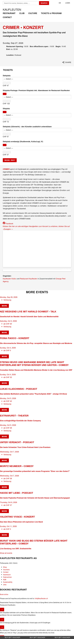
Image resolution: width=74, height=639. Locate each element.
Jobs (4, 584)
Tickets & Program (51, 13)
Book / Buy (10, 160)
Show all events (6, 553)
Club (21, 13)
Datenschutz (7, 577)
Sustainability (7, 582)
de (60, 3)
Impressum (7, 574)
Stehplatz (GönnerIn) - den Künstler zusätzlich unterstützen (27, 126)
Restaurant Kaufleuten (28, 278)
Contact (7, 17)
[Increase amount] (9, 83)
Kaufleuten (12, 9)
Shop (5, 567)
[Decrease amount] (4, 83)
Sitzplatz (6, 108)
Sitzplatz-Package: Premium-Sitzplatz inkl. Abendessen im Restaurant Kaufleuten (36, 90)
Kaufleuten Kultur (9, 278)
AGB (4, 579)
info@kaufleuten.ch (41, 598)
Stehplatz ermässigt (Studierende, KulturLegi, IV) (23, 141)
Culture (32, 13)
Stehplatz (7, 75)
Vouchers (6, 569)
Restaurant (9, 13)
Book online (4, 594)
